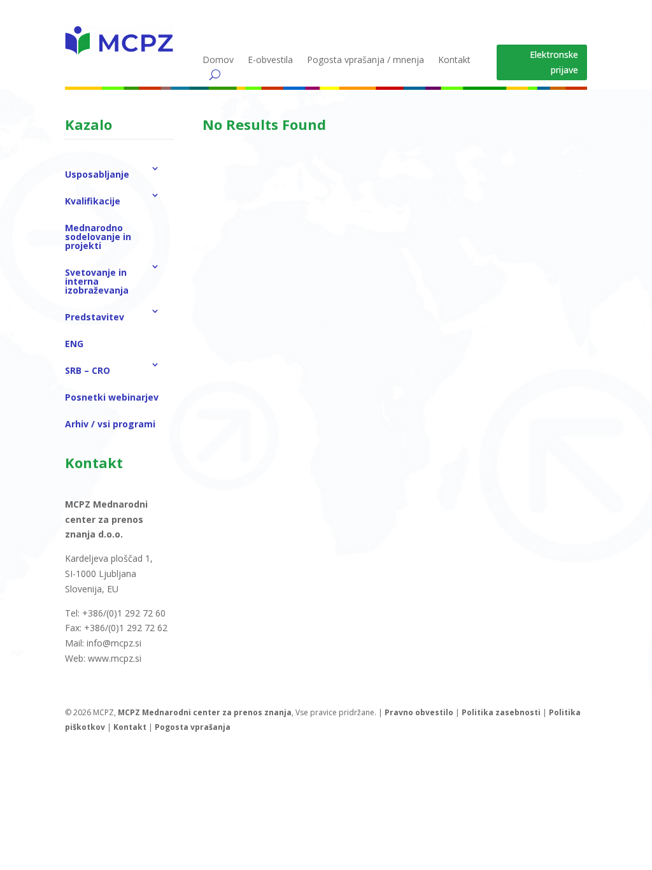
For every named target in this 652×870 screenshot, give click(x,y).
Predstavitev (94, 317)
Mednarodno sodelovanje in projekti (98, 237)
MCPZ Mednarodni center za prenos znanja (205, 712)
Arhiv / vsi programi (110, 424)
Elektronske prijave (554, 62)
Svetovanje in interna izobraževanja (97, 281)
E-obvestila (270, 60)
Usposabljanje (97, 174)
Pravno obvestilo (419, 712)
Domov (218, 60)
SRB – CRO (87, 370)
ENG (74, 344)
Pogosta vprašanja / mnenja (365, 60)
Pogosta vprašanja (192, 727)
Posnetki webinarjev (112, 397)
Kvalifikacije (92, 201)
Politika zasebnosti (501, 712)
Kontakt (454, 60)
